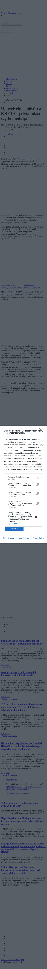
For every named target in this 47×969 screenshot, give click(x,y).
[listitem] (23, 478)
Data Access (23, 538)
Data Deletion (8, 538)
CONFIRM (14, 528)
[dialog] (23, 484)
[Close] (41, 430)
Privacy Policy (38, 538)
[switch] (37, 484)
